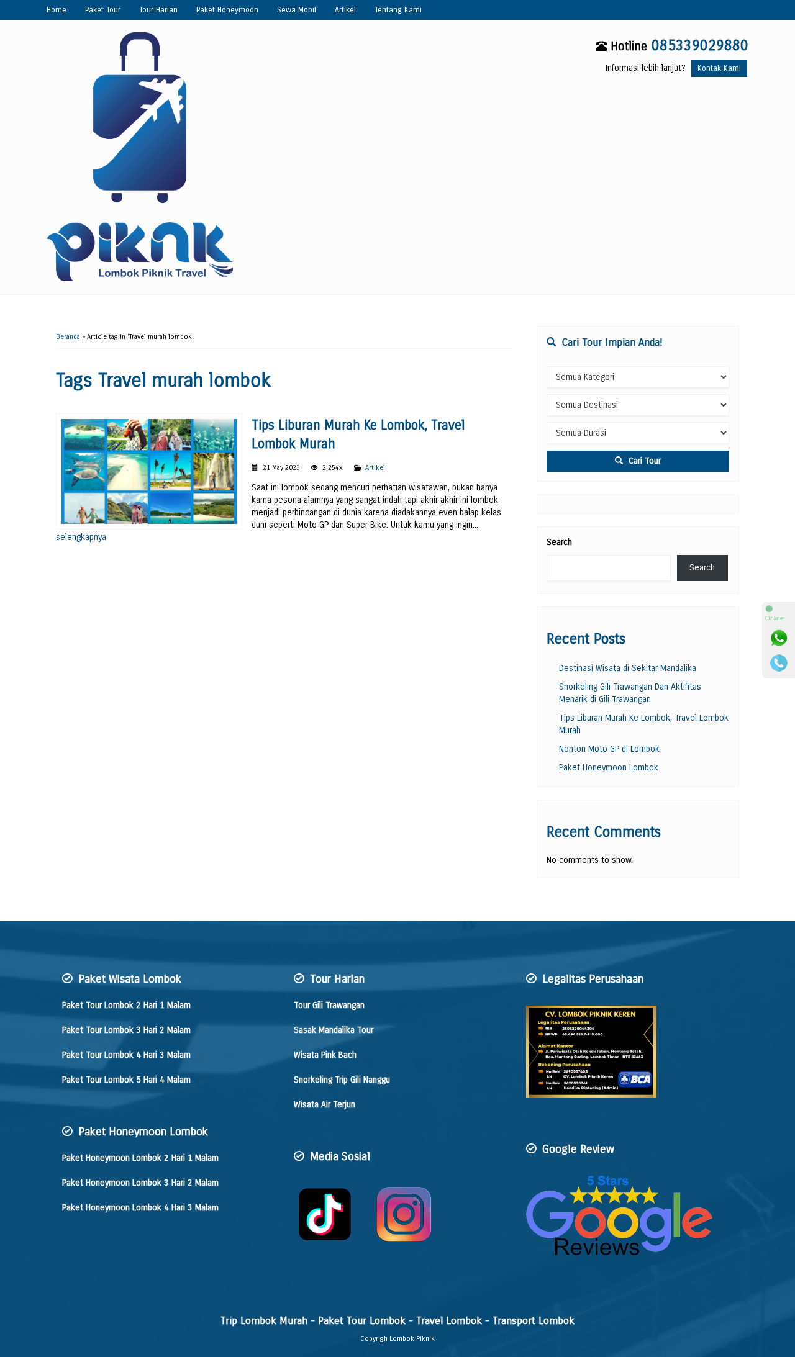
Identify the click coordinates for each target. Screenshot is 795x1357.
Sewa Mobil (296, 9)
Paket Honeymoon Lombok (608, 767)
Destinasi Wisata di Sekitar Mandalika (627, 668)
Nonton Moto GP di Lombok (609, 749)
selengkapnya (81, 537)
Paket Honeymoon (227, 9)
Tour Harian (158, 9)
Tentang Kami (398, 9)
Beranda (68, 337)
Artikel (345, 9)
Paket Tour (102, 9)
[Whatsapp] (779, 638)
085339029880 (700, 45)
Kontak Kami (719, 68)
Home (56, 9)
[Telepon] (779, 663)
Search (559, 542)
